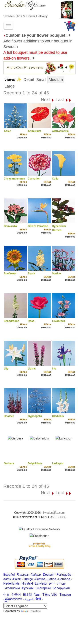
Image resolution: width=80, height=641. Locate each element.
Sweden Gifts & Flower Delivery (25, 16)
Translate (35, 611)
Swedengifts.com (53, 512)
